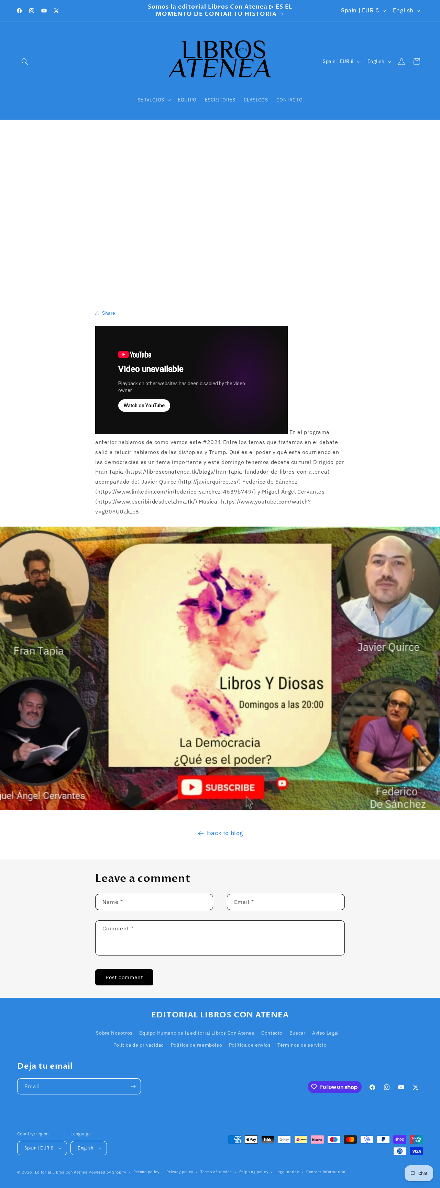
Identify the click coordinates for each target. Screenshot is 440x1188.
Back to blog (225, 833)
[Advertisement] (220, 206)
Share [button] (109, 313)
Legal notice (287, 1171)
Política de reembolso (196, 1045)
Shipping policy (253, 1171)
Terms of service (216, 1171)
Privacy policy (179, 1171)
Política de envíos (250, 1045)
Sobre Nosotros (114, 1033)
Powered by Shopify (107, 1172)
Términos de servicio (302, 1045)
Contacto (272, 1033)
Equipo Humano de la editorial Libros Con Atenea (196, 1033)
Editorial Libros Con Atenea (61, 1172)
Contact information (325, 1171)
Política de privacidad (138, 1045)
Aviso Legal (325, 1033)
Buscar (297, 1033)
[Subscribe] (133, 1086)
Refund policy (146, 1171)
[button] (24, 61)
